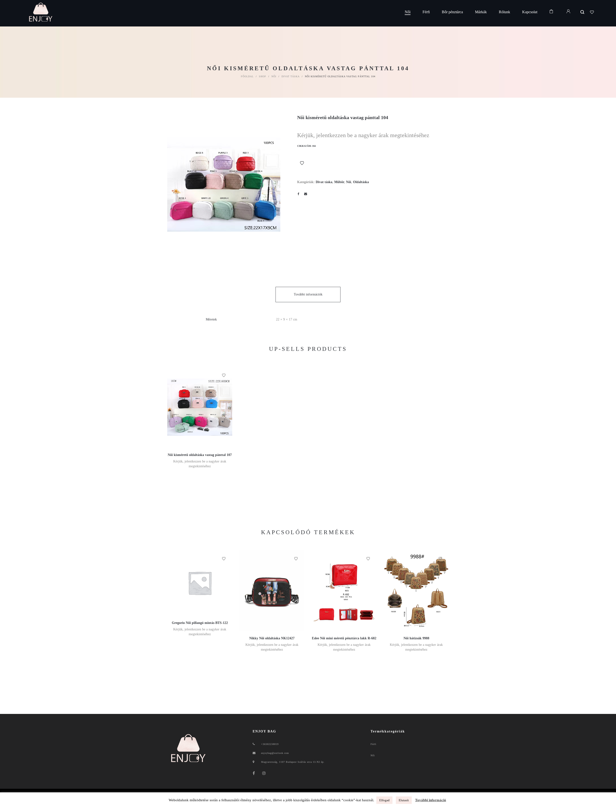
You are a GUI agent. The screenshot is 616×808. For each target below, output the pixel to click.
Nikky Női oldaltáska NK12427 (272, 638)
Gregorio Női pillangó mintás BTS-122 (200, 623)
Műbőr (339, 182)
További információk (308, 294)
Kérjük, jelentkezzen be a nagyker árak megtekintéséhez (363, 135)
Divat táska (291, 76)
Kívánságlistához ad (302, 163)
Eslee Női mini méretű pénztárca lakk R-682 (344, 638)
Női (273, 76)
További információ (430, 800)
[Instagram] (264, 773)
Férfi (373, 744)
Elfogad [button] (384, 800)
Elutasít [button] (404, 800)
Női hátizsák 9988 (416, 638)
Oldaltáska (361, 182)
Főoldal (247, 76)
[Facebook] (254, 773)
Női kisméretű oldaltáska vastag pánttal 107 (200, 455)
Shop (262, 76)
